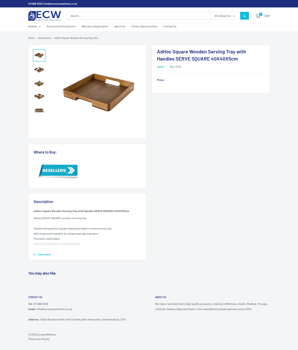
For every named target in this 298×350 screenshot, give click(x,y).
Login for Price (175, 80)
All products (44, 37)
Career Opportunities (144, 26)
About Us (119, 26)
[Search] (244, 16)
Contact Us (169, 26)
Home (31, 37)
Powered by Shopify (39, 339)
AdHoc (161, 66)
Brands (32, 26)
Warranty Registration (95, 26)
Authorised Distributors (61, 26)
